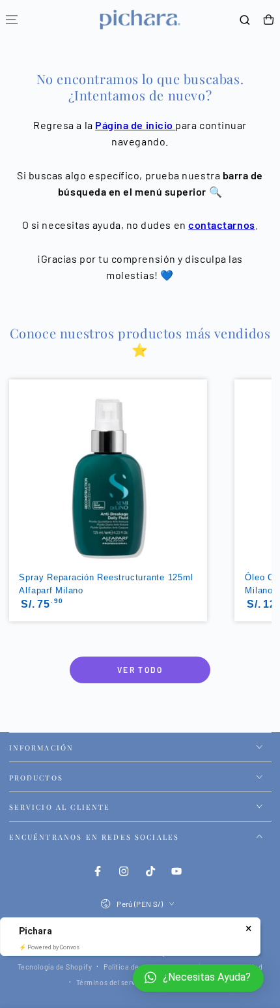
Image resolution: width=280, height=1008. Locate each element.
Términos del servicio (112, 982)
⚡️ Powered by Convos (49, 947)
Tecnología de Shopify (55, 966)
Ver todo (140, 669)
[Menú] (11, 20)
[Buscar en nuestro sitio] (245, 20)
